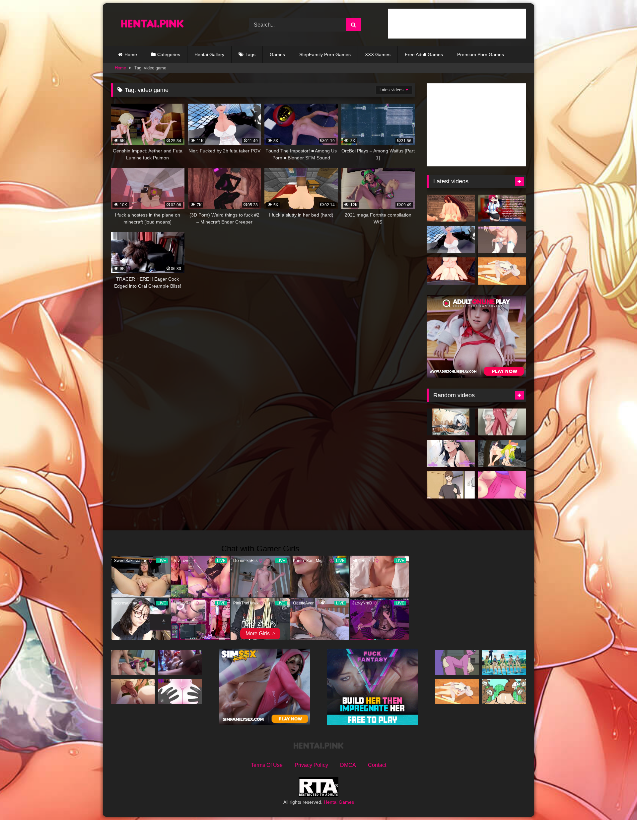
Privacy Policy (311, 765)
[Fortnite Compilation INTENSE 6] (180, 662)
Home (130, 54)
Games (277, 54)
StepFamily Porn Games (325, 54)
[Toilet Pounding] (502, 422)
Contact (377, 765)
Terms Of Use (267, 765)
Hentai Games (339, 802)
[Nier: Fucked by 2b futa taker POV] (451, 239)
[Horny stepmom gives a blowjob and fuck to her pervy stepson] (451, 485)
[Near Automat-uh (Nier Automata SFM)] (451, 422)
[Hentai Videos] (152, 25)
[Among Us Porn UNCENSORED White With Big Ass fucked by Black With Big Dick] (180, 691)
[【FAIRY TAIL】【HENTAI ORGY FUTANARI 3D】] (451, 208)
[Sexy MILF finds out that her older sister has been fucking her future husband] (133, 691)
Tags (250, 54)
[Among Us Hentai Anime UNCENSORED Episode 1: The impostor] (502, 485)
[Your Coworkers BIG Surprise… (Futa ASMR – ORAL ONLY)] (502, 208)
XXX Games (377, 54)
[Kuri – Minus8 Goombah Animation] (504, 691)
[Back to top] (616, 800)
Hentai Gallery (209, 54)
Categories (168, 54)
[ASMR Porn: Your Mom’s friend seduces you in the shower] (451, 453)
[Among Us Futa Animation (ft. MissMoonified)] (457, 662)
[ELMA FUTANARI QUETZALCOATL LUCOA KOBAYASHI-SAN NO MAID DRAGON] (502, 453)
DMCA (348, 765)
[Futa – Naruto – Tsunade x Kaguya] (502, 271)
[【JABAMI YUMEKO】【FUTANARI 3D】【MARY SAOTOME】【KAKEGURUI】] (451, 271)
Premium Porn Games (480, 54)
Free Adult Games (424, 54)
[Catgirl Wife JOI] (502, 239)
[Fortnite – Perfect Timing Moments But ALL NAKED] (504, 662)
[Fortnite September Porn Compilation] (133, 662)
